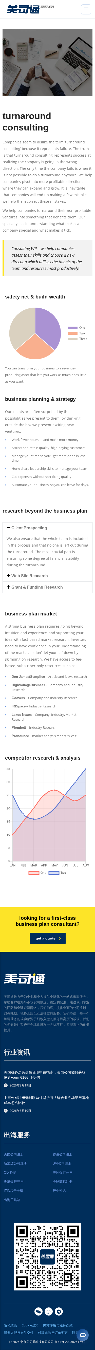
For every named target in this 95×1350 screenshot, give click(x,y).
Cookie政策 (30, 1325)
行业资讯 (59, 1191)
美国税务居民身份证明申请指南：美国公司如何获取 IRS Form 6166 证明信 (44, 1074)
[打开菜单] (86, 9)
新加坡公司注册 (15, 1163)
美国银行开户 (62, 1172)
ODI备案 (10, 1172)
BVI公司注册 (62, 1163)
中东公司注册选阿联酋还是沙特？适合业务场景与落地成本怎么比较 (46, 1100)
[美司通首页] (30, 9)
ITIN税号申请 (13, 1191)
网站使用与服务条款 (58, 1325)
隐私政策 (10, 1325)
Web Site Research (29, 576)
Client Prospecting (29, 528)
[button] (47, 528)
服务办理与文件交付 (18, 1332)
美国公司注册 (14, 1154)
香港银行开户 (14, 1182)
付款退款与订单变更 (53, 1332)
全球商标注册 (62, 1182)
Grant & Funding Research (37, 587)
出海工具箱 (12, 1200)
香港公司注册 (62, 1154)
